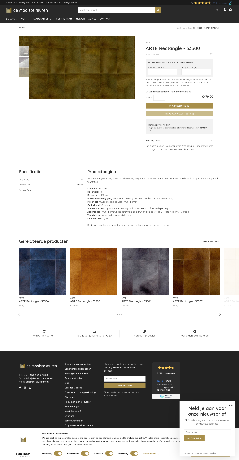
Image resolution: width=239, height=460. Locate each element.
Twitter (207, 28)
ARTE (148, 42)
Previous (19, 314)
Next (220, 314)
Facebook (197, 28)
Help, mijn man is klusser (78, 401)
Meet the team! (64, 19)
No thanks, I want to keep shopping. (200, 453)
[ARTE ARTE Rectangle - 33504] (42, 271)
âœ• (231, 405)
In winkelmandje (179, 106)
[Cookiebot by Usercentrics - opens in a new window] (23, 455)
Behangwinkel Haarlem (77, 373)
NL (217, 10)
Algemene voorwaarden (78, 364)
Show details (149, 453)
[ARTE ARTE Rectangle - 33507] (196, 271)
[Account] (225, 10)
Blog (67, 383)
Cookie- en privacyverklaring (80, 392)
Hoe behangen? (73, 406)
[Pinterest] (30, 387)
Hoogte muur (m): (189, 67)
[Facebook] (20, 387)
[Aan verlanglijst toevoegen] (211, 54)
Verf (24, 19)
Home (21, 27)
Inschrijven (125, 385)
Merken (80, 19)
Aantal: (149, 97)
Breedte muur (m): (156, 67)
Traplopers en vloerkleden (79, 425)
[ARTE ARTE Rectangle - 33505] (93, 271)
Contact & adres (73, 387)
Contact (105, 19)
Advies (92, 19)
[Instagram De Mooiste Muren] (25, 387)
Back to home (211, 241)
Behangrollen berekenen (78, 368)
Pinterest (215, 28)
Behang (10, 19)
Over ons (69, 416)
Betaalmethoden (73, 378)
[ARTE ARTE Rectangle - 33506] (145, 271)
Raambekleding (42, 19)
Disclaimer (70, 397)
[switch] (85, 453)
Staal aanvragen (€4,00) (179, 114)
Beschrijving (153, 140)
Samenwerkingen (74, 420)
